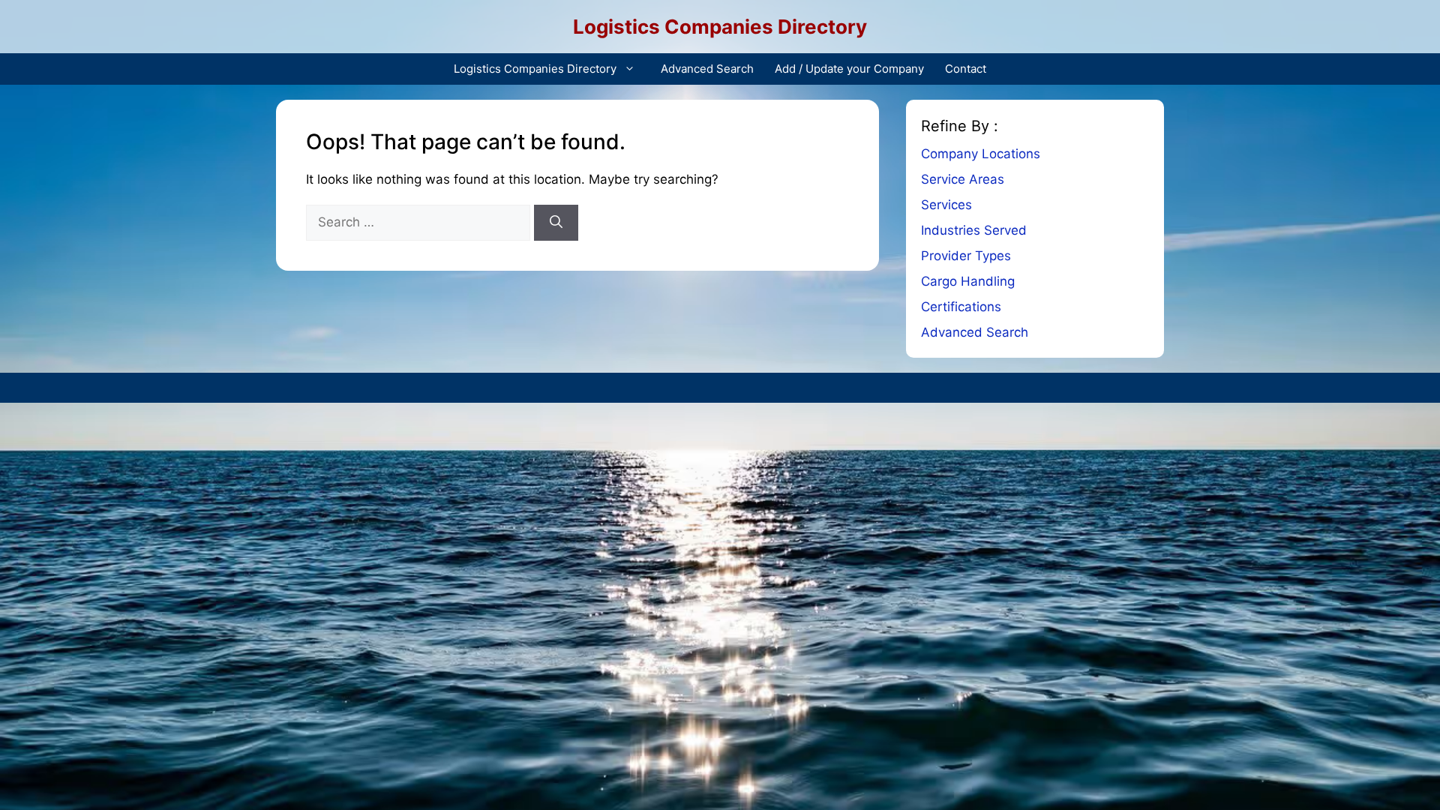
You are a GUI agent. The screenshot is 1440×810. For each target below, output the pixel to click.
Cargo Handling (968, 281)
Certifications (961, 306)
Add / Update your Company (849, 69)
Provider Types (966, 255)
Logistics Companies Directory (720, 26)
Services (946, 204)
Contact (965, 69)
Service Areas (962, 179)
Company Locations (980, 153)
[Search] (556, 223)
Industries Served (974, 230)
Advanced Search (707, 69)
